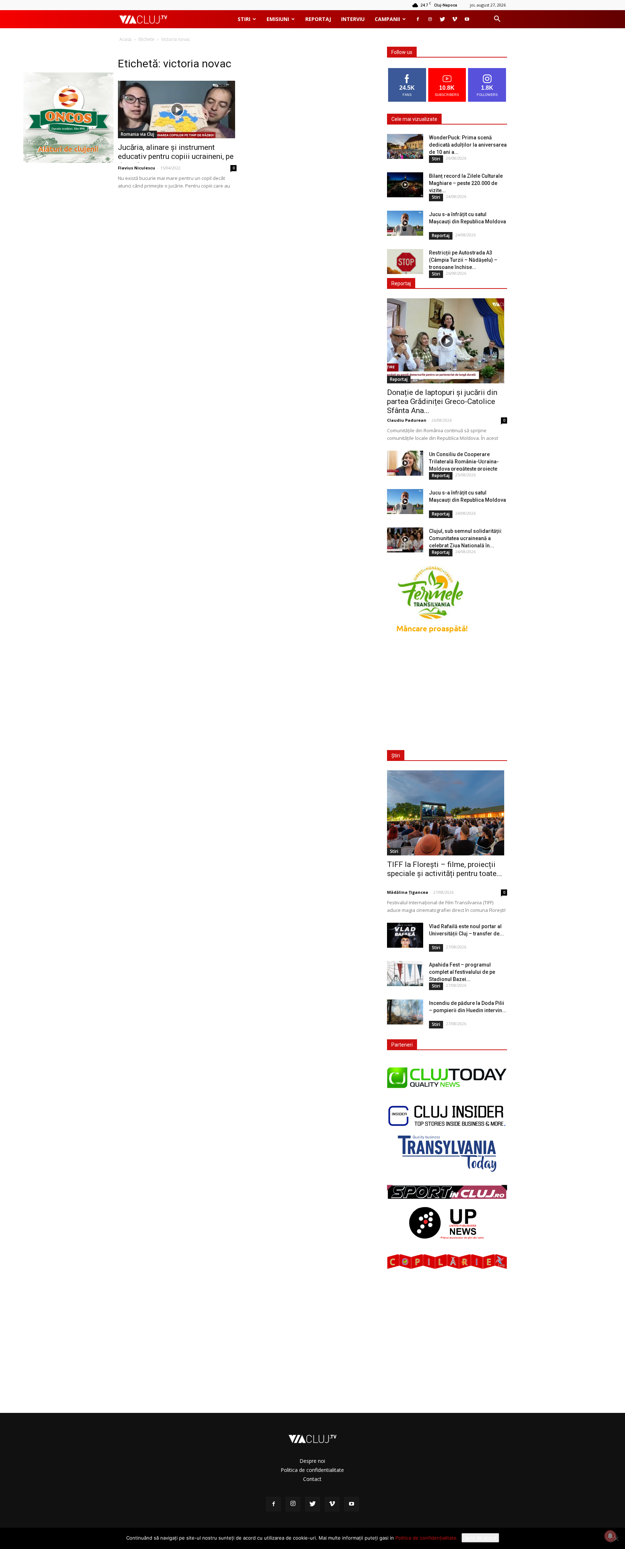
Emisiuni (278, 19)
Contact (312, 1479)
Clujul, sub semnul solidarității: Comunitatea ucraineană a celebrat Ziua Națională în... (465, 538)
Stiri (244, 19)
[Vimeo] (454, 19)
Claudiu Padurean (406, 420)
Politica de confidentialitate (312, 1469)
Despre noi (312, 1460)
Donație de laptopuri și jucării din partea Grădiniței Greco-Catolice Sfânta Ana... (442, 401)
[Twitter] (442, 19)
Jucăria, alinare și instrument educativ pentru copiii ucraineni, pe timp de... (176, 156)
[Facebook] (417, 19)
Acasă (125, 39)
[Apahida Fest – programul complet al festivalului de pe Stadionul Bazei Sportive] (405, 973)
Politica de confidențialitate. (426, 1538)
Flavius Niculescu (136, 168)
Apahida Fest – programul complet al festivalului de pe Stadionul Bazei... (462, 972)
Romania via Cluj (137, 134)
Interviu (353, 19)
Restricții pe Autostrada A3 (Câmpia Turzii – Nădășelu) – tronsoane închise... (463, 260)
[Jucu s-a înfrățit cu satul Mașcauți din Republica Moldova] (405, 223)
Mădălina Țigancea (407, 892)
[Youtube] (467, 19)
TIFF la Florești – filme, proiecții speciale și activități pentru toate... (444, 869)
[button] (497, 19)
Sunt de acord (480, 1538)
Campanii (387, 19)
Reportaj (318, 19)
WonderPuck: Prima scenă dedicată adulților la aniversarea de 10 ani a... (468, 145)
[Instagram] (430, 19)
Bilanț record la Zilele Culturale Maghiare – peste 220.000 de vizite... (466, 183)
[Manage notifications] (610, 1536)
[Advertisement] (445, 694)
